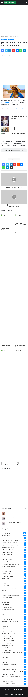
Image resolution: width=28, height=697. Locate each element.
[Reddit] (18, 164)
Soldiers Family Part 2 (8, 640)
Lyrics (4, 659)
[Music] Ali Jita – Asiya (5, 228)
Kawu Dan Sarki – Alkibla (16, 108)
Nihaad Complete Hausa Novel (10, 542)
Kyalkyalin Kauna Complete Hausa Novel (13, 671)
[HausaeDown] (10, 2)
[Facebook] (2, 50)
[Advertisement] (14, 20)
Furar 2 (5, 583)
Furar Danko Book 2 (8, 549)
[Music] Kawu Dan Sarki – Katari (6, 463)
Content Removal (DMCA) (17, 694)
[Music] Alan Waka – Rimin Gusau (20, 346)
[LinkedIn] (9, 50)
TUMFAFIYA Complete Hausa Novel (11, 540)
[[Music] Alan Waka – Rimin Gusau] (21, 288)
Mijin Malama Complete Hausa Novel (12, 676)
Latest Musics (9, 36)
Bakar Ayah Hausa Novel (9, 566)
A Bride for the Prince (8, 576)
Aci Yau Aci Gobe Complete (9, 669)
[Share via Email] (11, 167)
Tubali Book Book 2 (7, 624)
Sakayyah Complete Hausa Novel (11, 545)
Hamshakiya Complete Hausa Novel (11, 581)
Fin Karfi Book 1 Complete (9, 683)
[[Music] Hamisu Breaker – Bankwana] (21, 218)
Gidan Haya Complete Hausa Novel (11, 595)
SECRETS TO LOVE (7, 604)
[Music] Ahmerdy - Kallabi (14, 512)
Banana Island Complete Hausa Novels (12, 652)
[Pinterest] (13, 50)
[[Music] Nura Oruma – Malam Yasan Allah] (5, 121)
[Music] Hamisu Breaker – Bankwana (20, 223)
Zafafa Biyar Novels (8, 573)
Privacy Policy (21, 692)
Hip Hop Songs (6, 561)
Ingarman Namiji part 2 (8, 636)
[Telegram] (24, 50)
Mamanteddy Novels (8, 681)
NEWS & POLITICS (7, 597)
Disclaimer (7, 694)
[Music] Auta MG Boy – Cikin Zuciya (20, 463)
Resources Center (7, 619)
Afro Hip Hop (6, 657)
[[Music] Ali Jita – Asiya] (7, 220)
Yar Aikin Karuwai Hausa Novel (10, 621)
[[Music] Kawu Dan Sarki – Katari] (7, 406)
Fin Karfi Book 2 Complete (9, 655)
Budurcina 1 (11, 517)
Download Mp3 (14, 154)
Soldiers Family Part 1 (8, 645)
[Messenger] (17, 50)
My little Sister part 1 (8, 647)
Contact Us (14, 692)
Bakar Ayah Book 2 (7, 578)
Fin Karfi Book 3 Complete (15, 522)
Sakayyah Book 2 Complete (9, 569)
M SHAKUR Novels (7, 559)
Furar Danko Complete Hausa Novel (11, 564)
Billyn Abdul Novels (7, 571)
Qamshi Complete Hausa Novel (10, 592)
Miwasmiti (5, 626)
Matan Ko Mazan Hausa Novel (10, 557)
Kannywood (6, 616)
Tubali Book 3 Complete (9, 674)
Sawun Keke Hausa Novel (9, 631)
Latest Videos (6, 602)
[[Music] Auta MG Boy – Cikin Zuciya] (21, 406)
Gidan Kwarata (6, 628)
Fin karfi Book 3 (7, 650)
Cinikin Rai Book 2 (7, 554)
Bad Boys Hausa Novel (8, 547)
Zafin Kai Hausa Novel (8, 538)
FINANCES (5, 612)
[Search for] (26, 3)
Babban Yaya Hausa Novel (9, 664)
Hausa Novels (6, 533)
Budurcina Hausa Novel (8, 609)
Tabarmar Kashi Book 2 (8, 552)
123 (4, 614)
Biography (5, 662)
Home (3, 36)
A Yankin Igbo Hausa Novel (9, 588)
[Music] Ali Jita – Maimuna (17, 133)
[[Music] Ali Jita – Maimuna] (5, 135)
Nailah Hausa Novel (8, 600)
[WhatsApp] (20, 50)
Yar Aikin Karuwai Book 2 (9, 667)
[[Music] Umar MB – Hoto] (7, 288)
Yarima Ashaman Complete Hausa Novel (13, 679)
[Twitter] (6, 50)
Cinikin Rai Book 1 (7, 585)
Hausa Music (16, 36)
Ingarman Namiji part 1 (8, 638)
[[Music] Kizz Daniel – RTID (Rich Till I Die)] (5, 129)
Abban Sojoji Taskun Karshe (9, 633)
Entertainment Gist (7, 607)
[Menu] (2, 3)
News (4, 590)
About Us (9, 692)
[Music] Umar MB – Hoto (6, 346)
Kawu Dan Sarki (5, 102)
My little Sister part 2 (8, 643)
